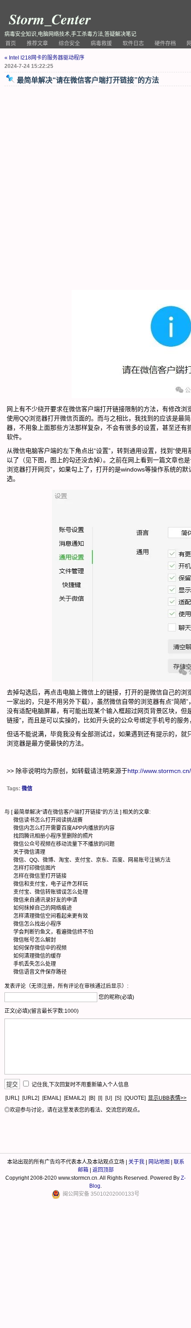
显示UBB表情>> (167, 1098)
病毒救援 (101, 43)
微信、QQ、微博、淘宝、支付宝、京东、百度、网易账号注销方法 (92, 860)
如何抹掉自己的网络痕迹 (42, 908)
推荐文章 (37, 43)
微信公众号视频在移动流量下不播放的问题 (64, 844)
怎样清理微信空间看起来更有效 (50, 916)
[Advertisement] (95, 188)
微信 (27, 788)
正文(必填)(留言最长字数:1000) (41, 1011)
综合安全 (69, 43)
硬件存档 (165, 43)
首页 (10, 43)
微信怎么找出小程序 (37, 924)
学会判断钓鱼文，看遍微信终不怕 (53, 932)
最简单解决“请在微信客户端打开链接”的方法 (66, 812)
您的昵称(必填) (116, 997)
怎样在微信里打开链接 (40, 876)
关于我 (136, 1162)
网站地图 (159, 1162)
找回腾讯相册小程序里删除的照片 (53, 836)
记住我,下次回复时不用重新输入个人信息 (80, 1085)
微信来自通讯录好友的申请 (45, 900)
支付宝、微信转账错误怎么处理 (50, 892)
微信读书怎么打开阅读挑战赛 (48, 820)
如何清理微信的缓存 (37, 956)
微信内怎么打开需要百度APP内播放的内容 (64, 828)
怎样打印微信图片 (34, 868)
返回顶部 (103, 1170)
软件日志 (133, 43)
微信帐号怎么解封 (34, 940)
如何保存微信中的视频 (40, 948)
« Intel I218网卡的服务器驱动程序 (44, 58)
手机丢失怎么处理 (34, 964)
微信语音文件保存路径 (40, 972)
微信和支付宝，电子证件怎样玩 (50, 884)
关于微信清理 (29, 852)
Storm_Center (50, 19)
